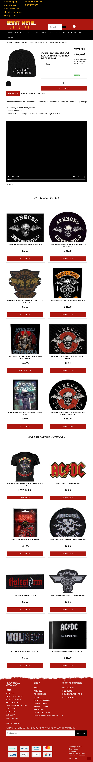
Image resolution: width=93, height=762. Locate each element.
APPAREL (38, 691)
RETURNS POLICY (69, 697)
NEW (36, 688)
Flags (50, 33)
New (16, 33)
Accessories (25, 33)
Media (10, 38)
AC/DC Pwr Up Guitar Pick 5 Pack (25, 539)
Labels (81, 33)
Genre (57, 33)
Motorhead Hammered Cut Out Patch (67, 595)
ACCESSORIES (40, 694)
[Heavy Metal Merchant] (22, 24)
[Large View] (8, 84)
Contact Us (11, 709)
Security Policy (13, 699)
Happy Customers (14, 696)
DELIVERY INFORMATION (72, 694)
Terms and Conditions (16, 706)
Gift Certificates (69, 33)
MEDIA (36, 697)
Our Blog (10, 715)
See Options (25, 497)
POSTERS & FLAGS (42, 700)
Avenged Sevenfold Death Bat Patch (25, 244)
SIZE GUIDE (67, 691)
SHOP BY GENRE (41, 706)
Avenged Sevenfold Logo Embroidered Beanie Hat (48, 42)
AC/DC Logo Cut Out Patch (68, 483)
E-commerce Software (77, 756)
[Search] (64, 27)
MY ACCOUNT (68, 688)
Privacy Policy (13, 702)
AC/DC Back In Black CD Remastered (68, 651)
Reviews (41, 93)
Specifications (28, 93)
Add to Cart (64, 88)
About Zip (10, 712)
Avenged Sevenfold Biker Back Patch (68, 300)
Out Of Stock (25, 370)
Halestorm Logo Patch (25, 595)
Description (12, 93)
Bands (43, 33)
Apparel (35, 33)
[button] (89, 758)
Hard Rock (24, 42)
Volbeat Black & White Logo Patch (25, 651)
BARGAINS (38, 710)
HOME (10, 33)
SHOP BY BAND (40, 703)
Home (9, 42)
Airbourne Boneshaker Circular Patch (68, 539)
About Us (10, 693)
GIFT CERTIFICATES (42, 713)
